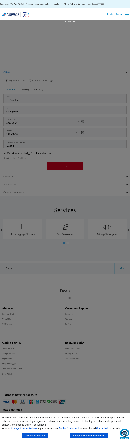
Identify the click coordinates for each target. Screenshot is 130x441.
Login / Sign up (114, 14)
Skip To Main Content (9, 1)
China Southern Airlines (16, 15)
